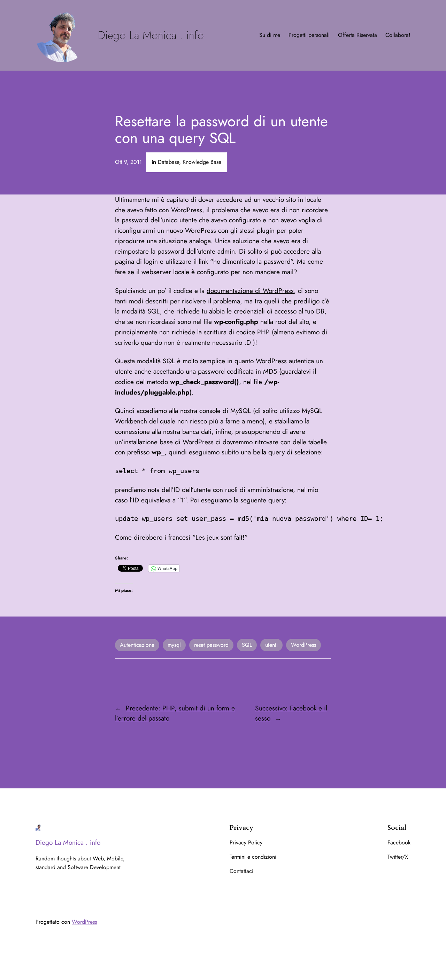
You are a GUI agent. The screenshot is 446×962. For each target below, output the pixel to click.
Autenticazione (137, 645)
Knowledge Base (202, 162)
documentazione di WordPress (250, 290)
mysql (174, 645)
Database (168, 162)
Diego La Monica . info (151, 35)
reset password (211, 645)
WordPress (303, 645)
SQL (247, 645)
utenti (271, 645)
